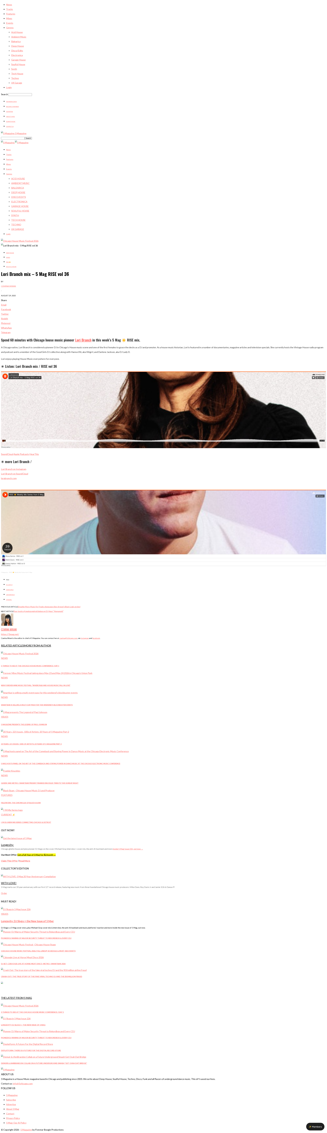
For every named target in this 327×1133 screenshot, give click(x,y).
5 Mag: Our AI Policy (16, 1122)
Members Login (11, 101)
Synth (14, 69)
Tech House (17, 73)
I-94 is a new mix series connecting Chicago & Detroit (26, 822)
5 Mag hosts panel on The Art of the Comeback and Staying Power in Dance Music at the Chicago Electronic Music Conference (60, 764)
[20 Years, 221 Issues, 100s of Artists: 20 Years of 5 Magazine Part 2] (35, 731)
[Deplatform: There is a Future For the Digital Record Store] (27, 1044)
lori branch (10, 594)
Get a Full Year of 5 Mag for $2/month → (36, 854)
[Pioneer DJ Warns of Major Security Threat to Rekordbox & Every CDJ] (38, 931)
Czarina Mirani (8, 286)
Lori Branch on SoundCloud (14, 473)
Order (4, 893)
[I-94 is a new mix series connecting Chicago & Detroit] (12, 810)
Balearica (16, 41)
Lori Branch (83, 339)
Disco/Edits (17, 50)
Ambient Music (18, 36)
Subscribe (11, 1099)
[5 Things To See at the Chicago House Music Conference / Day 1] (19, 653)
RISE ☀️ (8, 262)
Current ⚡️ (8, 814)
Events (9, 23)
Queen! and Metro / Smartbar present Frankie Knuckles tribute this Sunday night (39, 783)
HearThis (34, 454)
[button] (315, 1126)
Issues (4, 716)
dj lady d (9, 584)
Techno (15, 78)
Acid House (17, 32)
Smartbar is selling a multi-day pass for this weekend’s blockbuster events (37, 705)
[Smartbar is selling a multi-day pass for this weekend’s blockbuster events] (39, 692)
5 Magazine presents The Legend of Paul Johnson (24, 724)
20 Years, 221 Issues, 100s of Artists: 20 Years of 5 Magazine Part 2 (31, 744)
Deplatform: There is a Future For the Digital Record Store (31, 1050)
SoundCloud (7, 454)
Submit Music (10, 121)
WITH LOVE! (8, 883)
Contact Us (10, 126)
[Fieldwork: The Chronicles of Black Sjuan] (28, 790)
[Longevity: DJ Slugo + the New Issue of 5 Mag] (16, 909)
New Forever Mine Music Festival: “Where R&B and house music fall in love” (35, 685)
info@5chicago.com (23, 1083)
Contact (10, 1113)
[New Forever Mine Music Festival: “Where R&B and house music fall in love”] (46, 673)
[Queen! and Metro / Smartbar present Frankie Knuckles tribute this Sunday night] (10, 770)
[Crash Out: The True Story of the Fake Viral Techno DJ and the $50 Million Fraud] (44, 970)
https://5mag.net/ (10, 634)
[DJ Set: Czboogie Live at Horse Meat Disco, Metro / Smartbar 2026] (22, 957)
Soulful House (18, 64)
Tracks (9, 9)
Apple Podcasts (21, 454)
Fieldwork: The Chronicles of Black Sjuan (21, 803)
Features (10, 13)
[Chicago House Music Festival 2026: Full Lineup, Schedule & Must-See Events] (28, 944)
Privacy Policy (13, 1118)
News (9, 4)
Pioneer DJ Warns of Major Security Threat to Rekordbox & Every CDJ (36, 938)
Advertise (9, 111)
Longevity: (7, 844)
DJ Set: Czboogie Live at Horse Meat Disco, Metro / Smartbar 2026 (33, 964)
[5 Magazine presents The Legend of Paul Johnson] (24, 712)
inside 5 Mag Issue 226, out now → (128, 849)
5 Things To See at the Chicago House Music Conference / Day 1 (30, 666)
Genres (10, 27)
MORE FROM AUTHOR (37, 645)
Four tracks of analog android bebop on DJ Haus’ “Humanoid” (38, 611)
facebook (96, 638)
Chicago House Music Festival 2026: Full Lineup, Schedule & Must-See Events (38, 951)
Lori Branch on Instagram (13, 469)
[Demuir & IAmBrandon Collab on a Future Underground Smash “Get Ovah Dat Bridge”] (43, 1056)
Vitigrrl (9, 599)
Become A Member (12, 106)
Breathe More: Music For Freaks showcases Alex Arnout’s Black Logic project (49, 606)
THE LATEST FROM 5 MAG (16, 997)
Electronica (17, 55)
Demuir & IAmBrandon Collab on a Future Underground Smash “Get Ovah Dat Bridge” (44, 1063)
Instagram (85, 638)
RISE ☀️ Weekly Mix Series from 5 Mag (20, 572)
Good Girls (9, 589)
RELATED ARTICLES (12, 645)
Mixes (9, 18)
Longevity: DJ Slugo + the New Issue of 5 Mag (27, 921)
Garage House (18, 59)
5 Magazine (4, 572)
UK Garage (16, 82)
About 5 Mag (10, 116)
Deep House (17, 46)
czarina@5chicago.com (68, 638)
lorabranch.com (9, 478)
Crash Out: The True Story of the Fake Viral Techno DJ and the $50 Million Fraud (41, 976)
